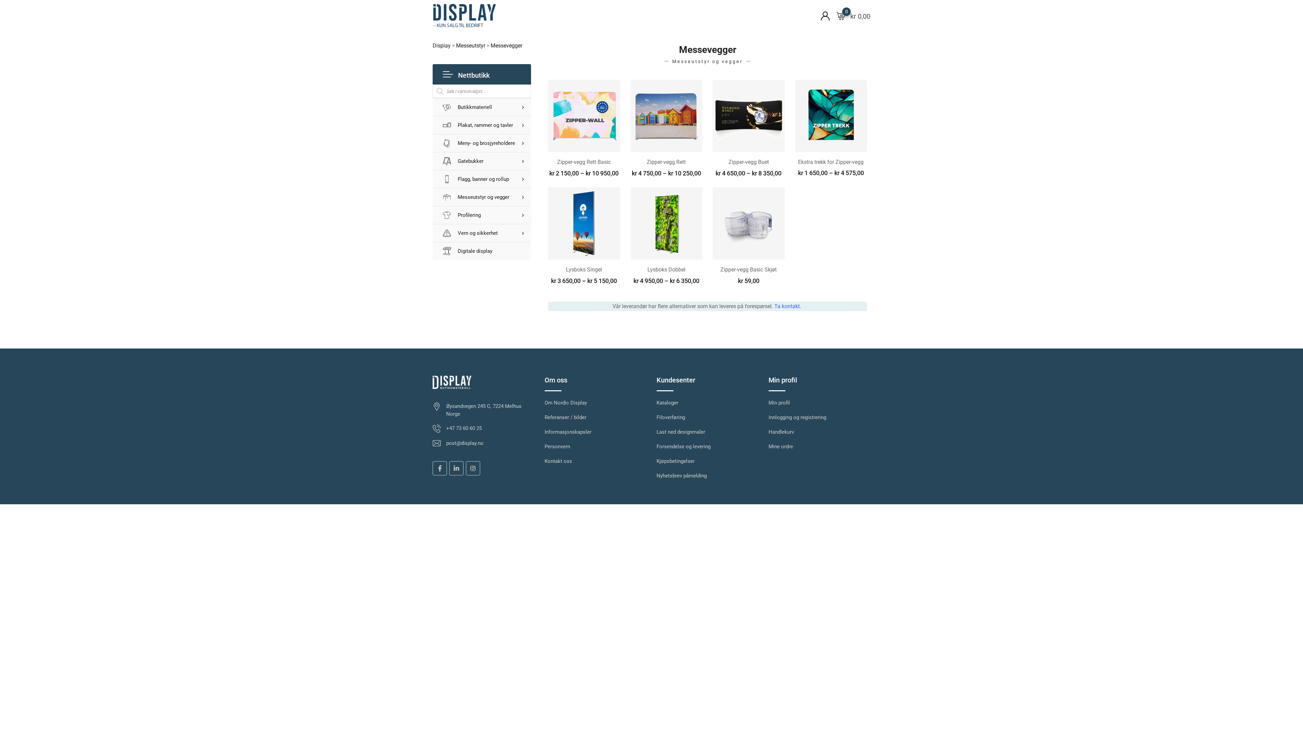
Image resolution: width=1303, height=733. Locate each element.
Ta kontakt (787, 306)
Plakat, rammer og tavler (485, 125)
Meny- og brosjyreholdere (486, 143)
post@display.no (465, 443)
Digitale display (475, 251)
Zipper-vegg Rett (666, 162)
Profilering (469, 215)
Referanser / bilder (565, 417)
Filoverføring (671, 417)
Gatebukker (471, 161)
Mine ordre (781, 447)
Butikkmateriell (475, 107)
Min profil (779, 403)
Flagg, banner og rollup (483, 179)
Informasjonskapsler (568, 432)
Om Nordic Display (566, 403)
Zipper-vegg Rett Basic (584, 162)
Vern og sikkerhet (478, 233)
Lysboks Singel (584, 269)
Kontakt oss (558, 461)
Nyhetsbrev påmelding (682, 476)
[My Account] (825, 15)
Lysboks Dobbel (666, 269)
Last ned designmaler (681, 432)
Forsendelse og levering (684, 447)
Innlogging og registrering (797, 417)
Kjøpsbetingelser (676, 461)
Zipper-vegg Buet (749, 162)
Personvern (557, 447)
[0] (840, 15)
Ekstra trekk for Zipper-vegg (831, 162)
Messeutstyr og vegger (483, 197)
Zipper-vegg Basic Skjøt (748, 269)
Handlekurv (781, 432)
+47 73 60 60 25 (464, 428)
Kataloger (667, 403)
